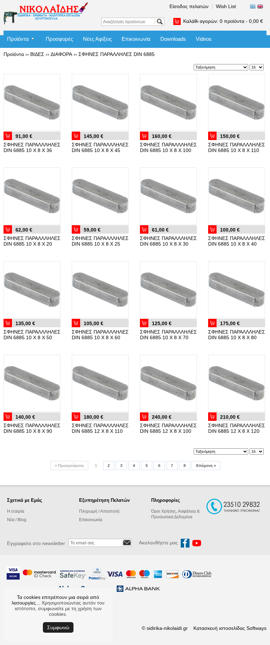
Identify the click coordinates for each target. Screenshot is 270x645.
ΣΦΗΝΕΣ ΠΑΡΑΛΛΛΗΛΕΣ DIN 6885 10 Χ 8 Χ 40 (236, 241)
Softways (256, 628)
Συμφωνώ (58, 627)
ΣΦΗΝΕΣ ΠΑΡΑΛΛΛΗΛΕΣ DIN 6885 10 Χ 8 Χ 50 (32, 334)
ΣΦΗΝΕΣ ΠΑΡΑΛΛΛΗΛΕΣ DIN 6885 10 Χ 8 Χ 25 (100, 241)
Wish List (226, 6)
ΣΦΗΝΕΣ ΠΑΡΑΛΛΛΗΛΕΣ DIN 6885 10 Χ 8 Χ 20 (32, 241)
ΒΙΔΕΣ (37, 54)
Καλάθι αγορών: (223, 21)
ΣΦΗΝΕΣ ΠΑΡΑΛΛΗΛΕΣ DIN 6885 (116, 54)
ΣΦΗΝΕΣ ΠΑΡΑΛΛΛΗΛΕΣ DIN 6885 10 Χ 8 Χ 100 (168, 147)
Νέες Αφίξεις (97, 39)
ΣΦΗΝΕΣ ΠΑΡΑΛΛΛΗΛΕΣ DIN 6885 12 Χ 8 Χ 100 (168, 428)
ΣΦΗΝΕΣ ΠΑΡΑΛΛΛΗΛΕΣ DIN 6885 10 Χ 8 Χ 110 (236, 147)
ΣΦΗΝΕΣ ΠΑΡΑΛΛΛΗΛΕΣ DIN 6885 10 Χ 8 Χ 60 (100, 334)
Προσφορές (59, 39)
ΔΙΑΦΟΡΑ (61, 54)
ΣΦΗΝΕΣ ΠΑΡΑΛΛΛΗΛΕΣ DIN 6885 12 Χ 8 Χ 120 (236, 428)
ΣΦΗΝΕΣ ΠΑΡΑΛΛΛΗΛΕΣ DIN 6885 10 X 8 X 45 (100, 147)
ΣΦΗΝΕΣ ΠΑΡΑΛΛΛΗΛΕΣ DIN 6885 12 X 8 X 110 (100, 428)
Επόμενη (206, 465)
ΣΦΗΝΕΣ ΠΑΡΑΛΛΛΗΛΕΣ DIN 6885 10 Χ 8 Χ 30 (168, 241)
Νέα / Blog (16, 519)
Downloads (173, 39)
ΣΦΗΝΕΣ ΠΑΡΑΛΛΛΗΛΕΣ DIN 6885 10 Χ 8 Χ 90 (32, 428)
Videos (204, 39)
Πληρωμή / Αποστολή (99, 511)
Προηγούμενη (69, 465)
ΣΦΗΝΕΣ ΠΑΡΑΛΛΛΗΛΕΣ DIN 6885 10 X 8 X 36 (32, 147)
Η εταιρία (15, 511)
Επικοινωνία (136, 39)
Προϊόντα (18, 39)
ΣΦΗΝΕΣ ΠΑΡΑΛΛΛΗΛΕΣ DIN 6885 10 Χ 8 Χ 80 (236, 334)
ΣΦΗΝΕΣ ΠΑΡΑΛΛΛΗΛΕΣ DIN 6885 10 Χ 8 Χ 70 (168, 334)
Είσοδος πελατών (188, 6)
